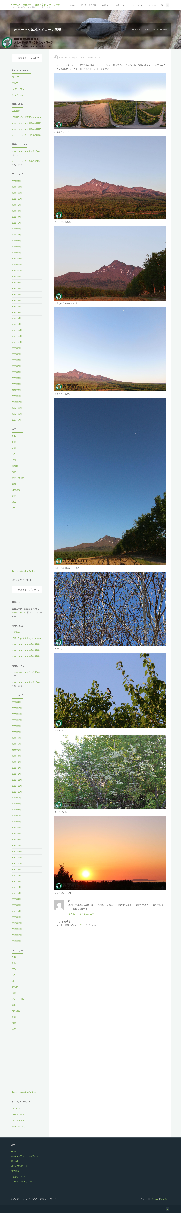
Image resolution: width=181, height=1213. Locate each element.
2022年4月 (16, 234)
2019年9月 (16, 420)
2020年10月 (17, 342)
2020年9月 (16, 348)
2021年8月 (16, 282)
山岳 (14, 454)
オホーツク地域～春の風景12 (25, 151)
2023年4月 (16, 181)
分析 (14, 436)
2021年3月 (16, 312)
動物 (14, 442)
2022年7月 (16, 216)
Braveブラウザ (18, 612)
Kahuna (154, 1199)
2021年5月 (16, 300)
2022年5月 (16, 228)
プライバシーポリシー (21, 1181)
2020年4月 (16, 378)
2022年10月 (17, 199)
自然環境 (75, 57)
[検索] (162, 5)
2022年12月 (17, 187)
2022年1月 (16, 252)
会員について (19, 1176)
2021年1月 (16, 324)
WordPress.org (18, 95)
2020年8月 (16, 354)
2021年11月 (17, 264)
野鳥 (82, 57)
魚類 (14, 507)
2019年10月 (17, 414)
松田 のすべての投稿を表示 (81, 913)
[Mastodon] (167, 5)
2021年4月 (16, 306)
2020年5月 (16, 372)
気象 (14, 484)
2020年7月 (16, 360)
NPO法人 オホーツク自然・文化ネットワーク (35, 4)
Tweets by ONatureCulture (24, 571)
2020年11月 (17, 336)
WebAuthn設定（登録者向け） (25, 1156)
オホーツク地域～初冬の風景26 (26, 123)
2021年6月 (16, 294)
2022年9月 (16, 205)
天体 (138, 30)
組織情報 (15, 1170)
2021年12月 (17, 258)
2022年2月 (16, 246)
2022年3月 (16, 240)
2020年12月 (17, 330)
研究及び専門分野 (19, 1166)
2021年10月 (17, 270)
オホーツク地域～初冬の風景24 (26, 135)
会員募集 (16, 111)
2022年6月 (16, 222)
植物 (14, 472)
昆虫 (14, 460)
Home (13, 1151)
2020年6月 (16, 366)
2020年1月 (16, 396)
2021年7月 (16, 288)
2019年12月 (17, 402)
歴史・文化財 (18, 478)
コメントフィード (20, 89)
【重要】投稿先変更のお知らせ (26, 117)
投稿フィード (18, 83)
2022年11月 (17, 193)
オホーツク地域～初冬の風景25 (26, 129)
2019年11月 (17, 408)
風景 (14, 501)
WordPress (165, 1199)
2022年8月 (16, 211)
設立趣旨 (15, 1161)
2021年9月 (16, 276)
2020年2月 (16, 390)
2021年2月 (16, 318)
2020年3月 (16, 384)
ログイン (81, 925)
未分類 (15, 466)
